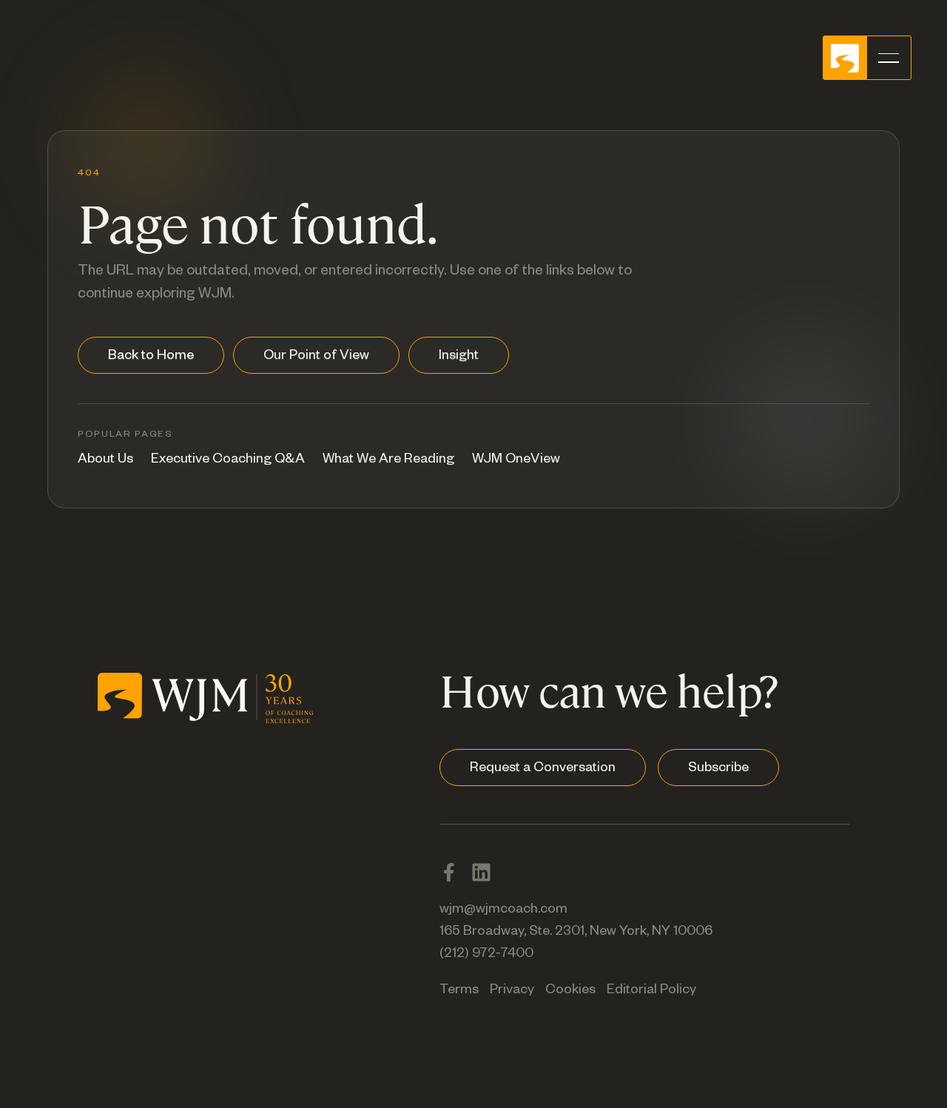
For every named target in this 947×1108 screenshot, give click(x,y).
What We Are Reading (388, 460)
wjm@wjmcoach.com (503, 910)
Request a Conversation (543, 769)
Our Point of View (316, 356)
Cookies (570, 991)
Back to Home (151, 356)
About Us (105, 460)
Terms (459, 991)
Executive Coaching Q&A (228, 460)
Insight (459, 356)
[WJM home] (206, 695)
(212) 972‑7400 (486, 954)
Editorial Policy (651, 991)
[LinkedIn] (481, 872)
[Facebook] (448, 872)
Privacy (512, 991)
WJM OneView (516, 460)
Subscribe (718, 769)
